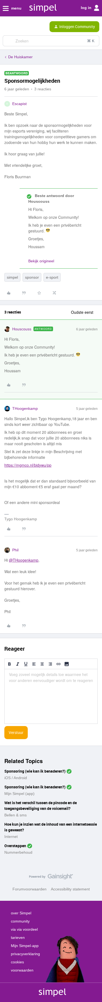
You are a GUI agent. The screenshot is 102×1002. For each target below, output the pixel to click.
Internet (11, 836)
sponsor (32, 277)
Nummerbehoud (18, 852)
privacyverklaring (25, 954)
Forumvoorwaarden (30, 889)
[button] (6, 28)
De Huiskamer (20, 57)
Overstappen (15, 845)
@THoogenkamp (23, 560)
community (20, 921)
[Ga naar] (9, 40)
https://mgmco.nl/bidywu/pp (27, 465)
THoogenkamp (25, 408)
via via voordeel (24, 929)
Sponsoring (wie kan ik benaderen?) (35, 771)
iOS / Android (15, 778)
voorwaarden (22, 970)
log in (86, 7)
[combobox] (51, 40)
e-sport (52, 277)
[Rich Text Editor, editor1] (51, 696)
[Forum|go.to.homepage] (27, 26)
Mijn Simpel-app (25, 945)
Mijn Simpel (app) (19, 793)
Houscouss (21, 329)
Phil (15, 550)
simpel (12, 277)
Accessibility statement (70, 889)
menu (15, 8)
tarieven (18, 937)
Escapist (19, 104)
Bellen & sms (15, 815)
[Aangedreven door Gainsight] (51, 878)
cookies (17, 962)
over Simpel (21, 913)
